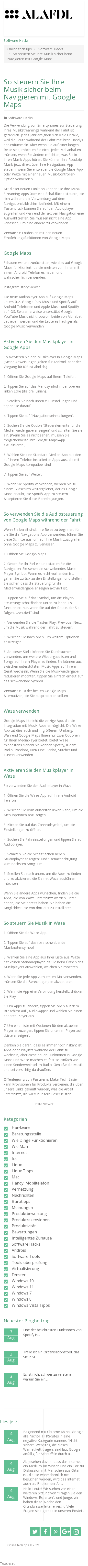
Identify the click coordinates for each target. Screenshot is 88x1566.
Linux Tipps (22, 1171)
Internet (19, 1152)
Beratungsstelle (26, 1134)
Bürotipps (21, 1201)
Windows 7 (22, 1293)
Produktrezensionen (31, 1219)
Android (19, 1250)
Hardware (21, 1128)
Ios (14, 1158)
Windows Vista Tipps (31, 1305)
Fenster (19, 1274)
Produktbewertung (29, 1213)
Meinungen (22, 1207)
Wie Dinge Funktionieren (34, 1140)
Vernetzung (22, 1189)
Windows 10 (23, 1280)
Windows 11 (23, 1287)
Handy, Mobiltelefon (30, 1183)
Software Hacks (20, 118)
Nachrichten (23, 1195)
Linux (17, 1164)
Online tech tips (18, 1545)
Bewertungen (24, 1232)
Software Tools (26, 1256)
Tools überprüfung (29, 1262)
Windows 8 (22, 1299)
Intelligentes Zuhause (32, 1238)
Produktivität (24, 1226)
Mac (15, 1177)
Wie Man (20, 1146)
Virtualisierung (25, 1268)
